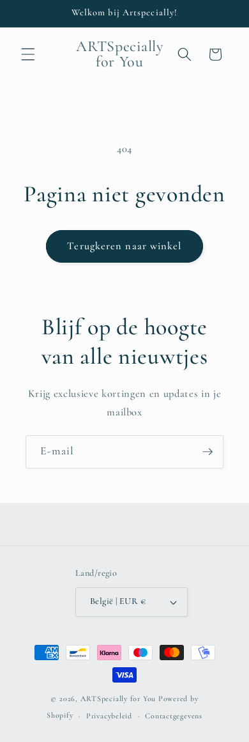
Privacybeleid (109, 715)
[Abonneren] (207, 451)
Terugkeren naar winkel (124, 246)
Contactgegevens (173, 715)
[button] (28, 54)
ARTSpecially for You (118, 698)
